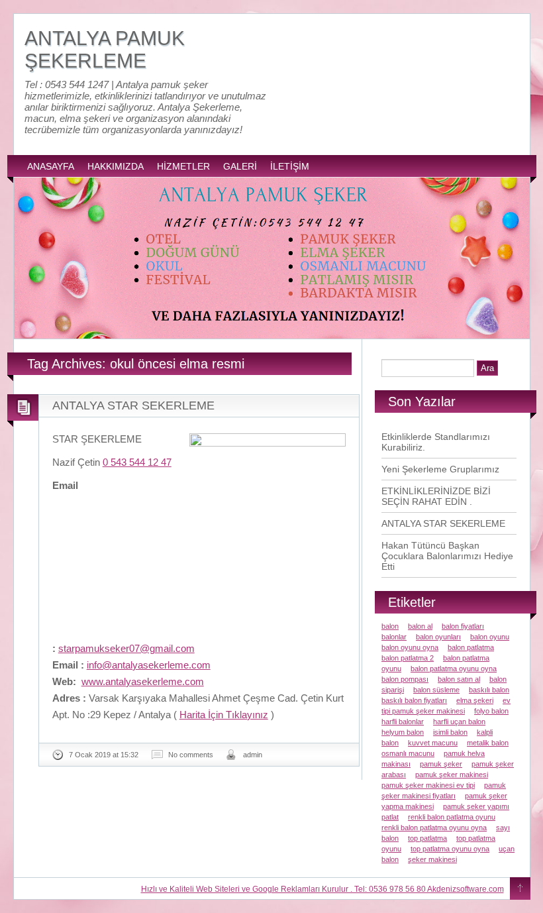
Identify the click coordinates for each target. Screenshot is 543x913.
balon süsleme (436, 690)
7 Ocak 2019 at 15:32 (103, 755)
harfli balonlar (402, 721)
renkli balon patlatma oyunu (451, 817)
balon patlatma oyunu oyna (454, 668)
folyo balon (491, 711)
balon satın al (459, 679)
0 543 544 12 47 (137, 462)
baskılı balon (489, 690)
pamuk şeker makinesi (451, 775)
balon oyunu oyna (409, 647)
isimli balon (450, 732)
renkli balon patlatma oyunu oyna (434, 828)
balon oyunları (438, 637)
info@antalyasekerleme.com (149, 665)
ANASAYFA (50, 166)
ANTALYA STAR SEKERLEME (133, 405)
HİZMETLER (183, 166)
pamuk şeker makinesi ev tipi (428, 785)
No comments (190, 755)
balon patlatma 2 (407, 658)
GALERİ (240, 166)
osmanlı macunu (407, 753)
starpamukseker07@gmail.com (126, 648)
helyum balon (402, 732)
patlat (390, 817)
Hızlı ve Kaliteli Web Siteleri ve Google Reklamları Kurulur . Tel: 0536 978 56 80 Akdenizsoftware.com (322, 889)
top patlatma (427, 838)
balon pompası (404, 679)
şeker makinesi (432, 859)
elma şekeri (474, 700)
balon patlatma (471, 647)
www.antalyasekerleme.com (142, 681)
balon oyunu (489, 637)
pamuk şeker (441, 764)
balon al (420, 626)
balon (390, 626)
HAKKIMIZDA (115, 166)
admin (252, 755)
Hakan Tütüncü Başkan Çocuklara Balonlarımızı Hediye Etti (447, 556)
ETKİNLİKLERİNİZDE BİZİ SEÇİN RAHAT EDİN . (436, 496)
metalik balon (488, 743)
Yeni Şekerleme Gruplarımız (440, 469)
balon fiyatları (463, 626)
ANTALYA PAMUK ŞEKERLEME (105, 49)
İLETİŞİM (289, 166)
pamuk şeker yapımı (476, 806)
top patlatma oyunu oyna (450, 849)
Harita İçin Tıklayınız (223, 714)
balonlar (394, 637)
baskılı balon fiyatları (414, 700)
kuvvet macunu (433, 743)
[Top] (520, 889)
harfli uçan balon (459, 721)
